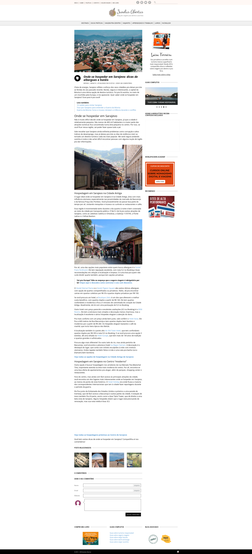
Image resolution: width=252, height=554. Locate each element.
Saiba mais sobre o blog (161, 75)
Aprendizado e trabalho (142, 23)
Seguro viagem (106, 3)
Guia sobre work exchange (119, 540)
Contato (96, 3)
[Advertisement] (108, 418)
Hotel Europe (102, 335)
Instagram (141, 2)
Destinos (85, 23)
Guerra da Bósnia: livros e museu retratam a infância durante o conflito (106, 110)
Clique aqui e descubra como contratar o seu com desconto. (105, 283)
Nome (76, 485)
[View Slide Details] (161, 96)
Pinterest (149, 2)
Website (77, 496)
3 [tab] (161, 107)
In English (166, 23)
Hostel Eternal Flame (84, 288)
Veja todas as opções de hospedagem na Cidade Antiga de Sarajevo (104, 357)
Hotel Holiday (113, 382)
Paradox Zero (178, 552)
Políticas (88, 3)
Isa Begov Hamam (118, 345)
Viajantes (126, 23)
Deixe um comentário (124, 83)
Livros (157, 23)
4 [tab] (163, 107)
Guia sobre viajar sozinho (119, 542)
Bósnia (86, 83)
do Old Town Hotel (113, 330)
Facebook (137, 2)
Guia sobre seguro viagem (119, 535)
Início (76, 3)
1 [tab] (157, 107)
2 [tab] (159, 107)
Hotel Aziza (133, 318)
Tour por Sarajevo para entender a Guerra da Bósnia (98, 107)
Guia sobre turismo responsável (122, 533)
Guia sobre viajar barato (119, 537)
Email (76, 490)
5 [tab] (166, 107)
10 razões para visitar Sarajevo (89, 105)
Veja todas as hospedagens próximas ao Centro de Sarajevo (100, 435)
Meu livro (116, 3)
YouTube (145, 2)
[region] (161, 96)
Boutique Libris (104, 297)
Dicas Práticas (97, 23)
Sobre (82, 3)
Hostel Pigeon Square (106, 288)
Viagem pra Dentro (113, 23)
